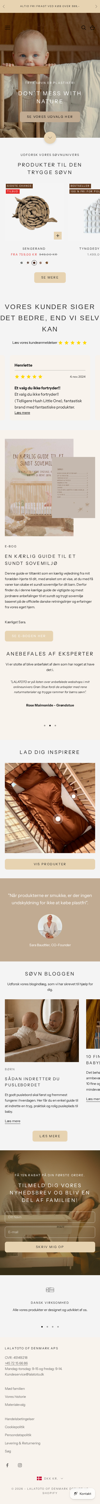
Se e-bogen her (29, 636)
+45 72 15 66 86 (16, 1363)
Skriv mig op (50, 1247)
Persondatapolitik (18, 1435)
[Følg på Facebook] (7, 1465)
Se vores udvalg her (50, 117)
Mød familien (15, 1388)
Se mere (50, 277)
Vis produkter (50, 864)
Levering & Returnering (22, 1443)
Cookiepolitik (15, 1427)
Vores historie (15, 1396)
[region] (50, 1302)
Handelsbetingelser (19, 1419)
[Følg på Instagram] (19, 1465)
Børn (10, 1069)
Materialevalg (15, 1404)
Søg (8, 1451)
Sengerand (34, 248)
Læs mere (12, 1121)
